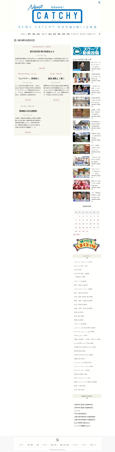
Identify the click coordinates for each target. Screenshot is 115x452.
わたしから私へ (79, 266)
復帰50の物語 (79, 374)
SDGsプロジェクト (81, 378)
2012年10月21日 (41, 55)
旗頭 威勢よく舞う (56, 78)
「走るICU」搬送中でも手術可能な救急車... (95, 159)
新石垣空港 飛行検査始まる (42, 51)
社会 (43, 46)
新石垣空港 (48, 46)
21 (76, 227)
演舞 (57, 73)
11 (90, 220)
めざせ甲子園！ (79, 273)
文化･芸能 (52, 73)
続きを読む (42, 68)
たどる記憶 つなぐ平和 (82, 343)
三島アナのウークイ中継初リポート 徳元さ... (95, 171)
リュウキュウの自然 (81, 362)
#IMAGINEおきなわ (81, 355)
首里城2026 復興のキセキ (83, 347)
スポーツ (44, 34)
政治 (38, 34)
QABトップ (91, 34)
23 (83, 227)
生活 (75, 269)
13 (98, 220)
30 (83, 231)
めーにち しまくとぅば (82, 331)
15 (79, 224)
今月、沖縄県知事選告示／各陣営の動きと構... (95, 195)
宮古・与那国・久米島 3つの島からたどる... (95, 148)
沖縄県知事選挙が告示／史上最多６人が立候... (95, 100)
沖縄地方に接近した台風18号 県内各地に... (96, 136)
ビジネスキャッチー (81, 289)
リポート (24, 34)
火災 (33, 105)
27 (98, 227)
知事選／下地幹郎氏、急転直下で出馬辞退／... (95, 112)
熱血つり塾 (78, 385)
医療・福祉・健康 (22, 73)
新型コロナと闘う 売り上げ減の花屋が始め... (95, 183)
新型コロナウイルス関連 (82, 382)
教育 (75, 312)
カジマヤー (34, 73)
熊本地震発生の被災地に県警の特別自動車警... (95, 124)
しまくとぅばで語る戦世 (82, 327)
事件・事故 (32, 34)
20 (98, 224)
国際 (75, 320)
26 (94, 227)
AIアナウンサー (79, 370)
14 (76, 224)
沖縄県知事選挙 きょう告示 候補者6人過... (96, 76)
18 (90, 224)
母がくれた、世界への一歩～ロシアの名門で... (95, 65)
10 (87, 220)
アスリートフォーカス (81, 366)
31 (87, 231)
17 (87, 224)
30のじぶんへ (79, 335)
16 (83, 224)
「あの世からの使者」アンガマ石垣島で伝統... (95, 88)
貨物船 (29, 105)
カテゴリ (83, 34)
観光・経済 (52, 34)
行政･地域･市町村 (36, 46)
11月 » (78, 234)
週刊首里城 (78, 351)
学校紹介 (79, 277)
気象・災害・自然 (64, 34)
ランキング (75, 34)
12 (94, 220)
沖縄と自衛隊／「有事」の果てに (85, 339)
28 (76, 231)
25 (90, 227)
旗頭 (61, 73)
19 (94, 224)
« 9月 (74, 234)
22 (79, 227)
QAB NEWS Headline (59, 449)
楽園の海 (77, 358)
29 (79, 231)
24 (87, 227)
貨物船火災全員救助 (28, 110)
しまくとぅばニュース (81, 262)
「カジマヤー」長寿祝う (28, 78)
